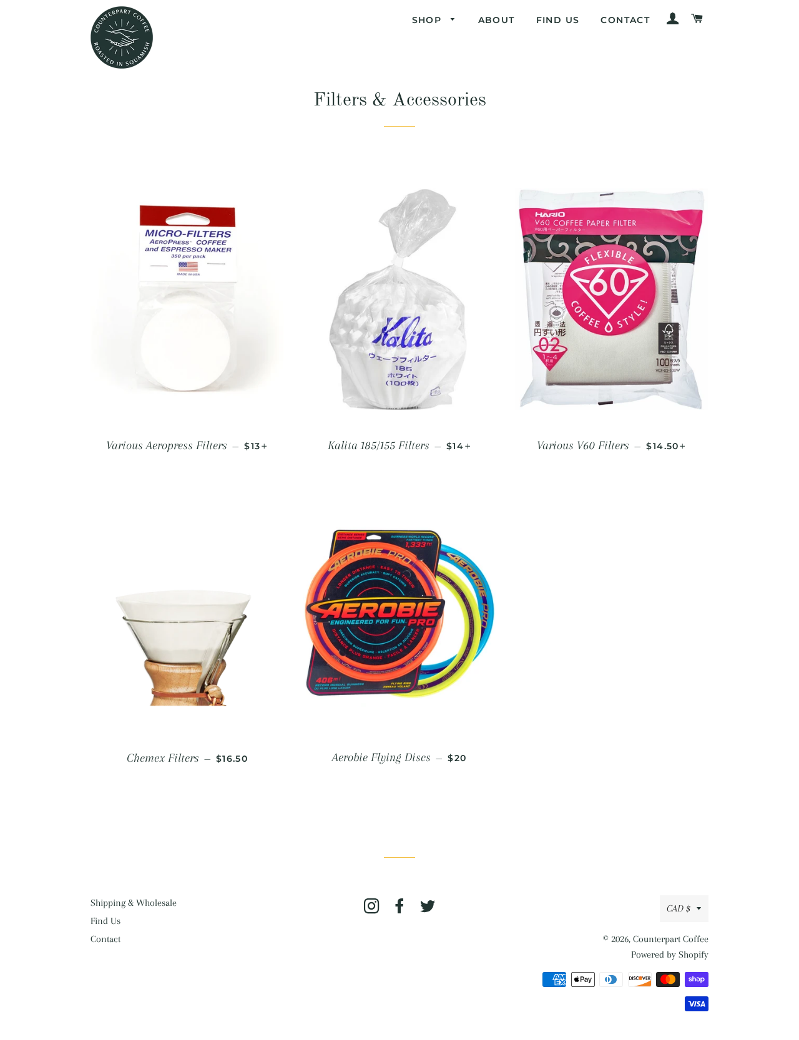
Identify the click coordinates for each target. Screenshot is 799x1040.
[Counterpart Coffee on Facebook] (400, 909)
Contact (625, 20)
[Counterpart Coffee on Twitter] (427, 909)
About (496, 20)
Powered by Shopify (669, 954)
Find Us (558, 20)
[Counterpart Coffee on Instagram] (372, 909)
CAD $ (678, 908)
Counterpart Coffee (670, 939)
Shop (428, 20)
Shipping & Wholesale (134, 902)
